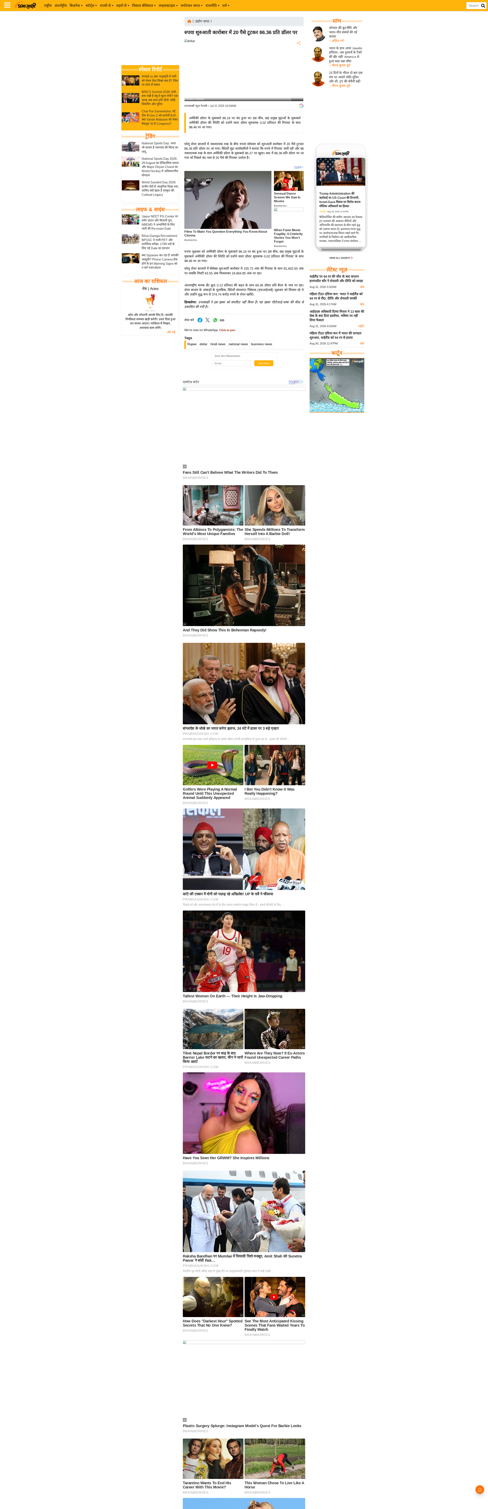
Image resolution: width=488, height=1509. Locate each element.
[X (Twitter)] (298, 63)
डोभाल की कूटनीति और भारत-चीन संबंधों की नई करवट (343, 32)
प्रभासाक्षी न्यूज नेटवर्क (195, 105)
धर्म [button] (224, 6)
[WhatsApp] (298, 71)
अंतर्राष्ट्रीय (60, 6)
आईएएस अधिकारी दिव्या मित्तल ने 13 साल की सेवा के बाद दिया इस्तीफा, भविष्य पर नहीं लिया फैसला (337, 316)
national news (238, 344)
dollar (203, 344)
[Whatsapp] (215, 322)
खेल (362, 286)
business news (261, 344)
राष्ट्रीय (48, 6)
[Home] (189, 21)
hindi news (218, 344)
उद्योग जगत (202, 21)
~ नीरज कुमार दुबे (339, 65)
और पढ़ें (171, 332)
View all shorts (340, 258)
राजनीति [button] (211, 6)
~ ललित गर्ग (336, 41)
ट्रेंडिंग (150, 136)
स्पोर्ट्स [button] (90, 6)
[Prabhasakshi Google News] (301, 106)
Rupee (192, 344)
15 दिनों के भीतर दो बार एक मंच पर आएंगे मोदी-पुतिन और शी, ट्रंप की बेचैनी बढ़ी (346, 77)
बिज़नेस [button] (75, 6)
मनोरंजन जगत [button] (190, 6)
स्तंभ (337, 21)
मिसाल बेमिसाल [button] (142, 6)
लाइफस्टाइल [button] (167, 6)
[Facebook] (298, 54)
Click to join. (227, 330)
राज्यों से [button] (105, 6)
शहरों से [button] (121, 6)
